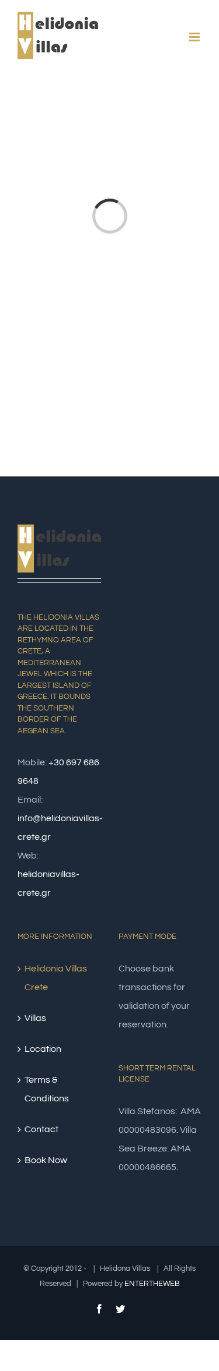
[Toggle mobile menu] (195, 37)
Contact (41, 1129)
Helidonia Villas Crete (56, 978)
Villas (35, 1018)
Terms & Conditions (47, 1089)
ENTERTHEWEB (152, 1284)
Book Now (46, 1160)
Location (43, 1049)
